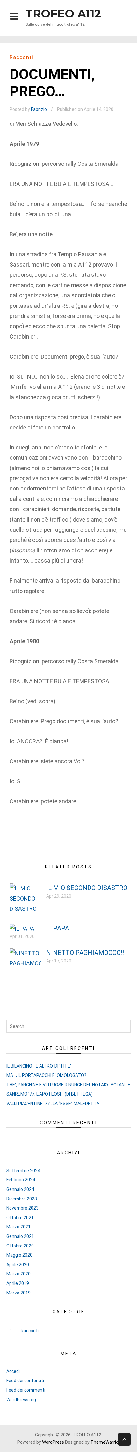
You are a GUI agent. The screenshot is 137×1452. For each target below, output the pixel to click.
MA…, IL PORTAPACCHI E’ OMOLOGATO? (46, 1075)
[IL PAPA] (22, 928)
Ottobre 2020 (20, 1245)
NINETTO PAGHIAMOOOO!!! (86, 952)
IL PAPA (57, 928)
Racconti (21, 57)
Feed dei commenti (25, 1390)
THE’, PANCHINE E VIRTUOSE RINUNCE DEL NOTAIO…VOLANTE (68, 1084)
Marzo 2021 (18, 1226)
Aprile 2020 (17, 1264)
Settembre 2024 (23, 1170)
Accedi (13, 1371)
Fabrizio (39, 109)
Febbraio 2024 (20, 1179)
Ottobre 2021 (20, 1217)
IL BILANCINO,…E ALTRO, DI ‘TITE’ (38, 1066)
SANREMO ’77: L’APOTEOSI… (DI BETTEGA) (49, 1094)
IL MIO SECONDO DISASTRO (86, 888)
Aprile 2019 (17, 1283)
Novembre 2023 (22, 1208)
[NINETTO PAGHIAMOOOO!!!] (25, 963)
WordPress (53, 1442)
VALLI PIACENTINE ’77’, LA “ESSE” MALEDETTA (52, 1103)
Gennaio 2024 (20, 1189)
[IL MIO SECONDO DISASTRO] (25, 908)
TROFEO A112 (63, 13)
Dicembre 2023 (21, 1198)
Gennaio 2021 (20, 1236)
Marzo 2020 (18, 1273)
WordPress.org (21, 1399)
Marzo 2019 (18, 1292)
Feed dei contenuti (25, 1380)
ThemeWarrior (105, 1442)
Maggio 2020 (19, 1255)
